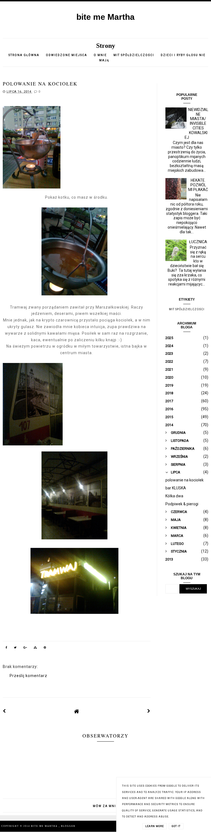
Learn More (154, 826)
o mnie (101, 55)
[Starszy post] (149, 711)
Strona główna (24, 55)
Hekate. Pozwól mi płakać (198, 185)
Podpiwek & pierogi (181, 504)
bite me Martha (105, 16)
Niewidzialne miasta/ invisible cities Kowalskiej (196, 123)
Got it (176, 826)
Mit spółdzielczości (133, 55)
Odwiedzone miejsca (66, 55)
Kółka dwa (174, 496)
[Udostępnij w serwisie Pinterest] (45, 648)
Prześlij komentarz (28, 675)
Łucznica (198, 242)
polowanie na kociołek (184, 480)
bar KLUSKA (175, 488)
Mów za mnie (105, 806)
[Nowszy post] (4, 711)
